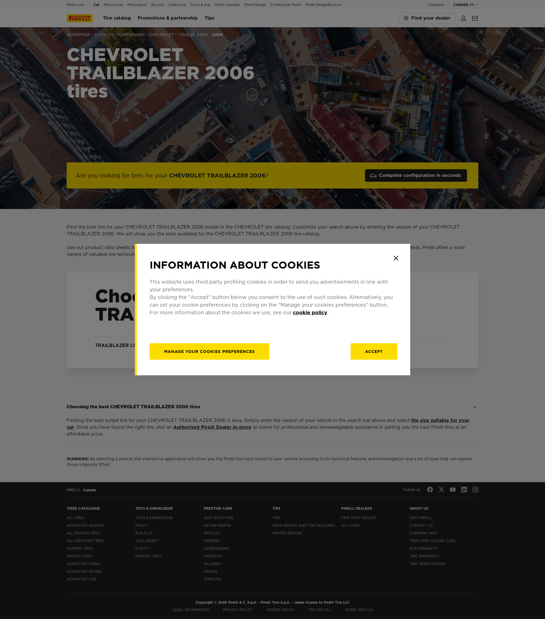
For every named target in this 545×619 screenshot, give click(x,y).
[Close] (396, 258)
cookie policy (310, 312)
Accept (374, 351)
